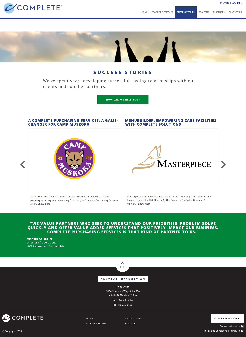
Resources (219, 12)
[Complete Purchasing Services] (41, 8)
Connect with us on (230, 326)
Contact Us (235, 12)
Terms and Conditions (216, 330)
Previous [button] (23, 165)
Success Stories (185, 12)
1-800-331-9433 (124, 299)
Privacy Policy (237, 330)
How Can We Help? (227, 318)
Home (144, 12)
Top (123, 267)
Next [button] (223, 165)
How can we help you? (123, 99)
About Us (204, 12)
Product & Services (162, 12)
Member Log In (230, 2)
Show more (44, 203)
